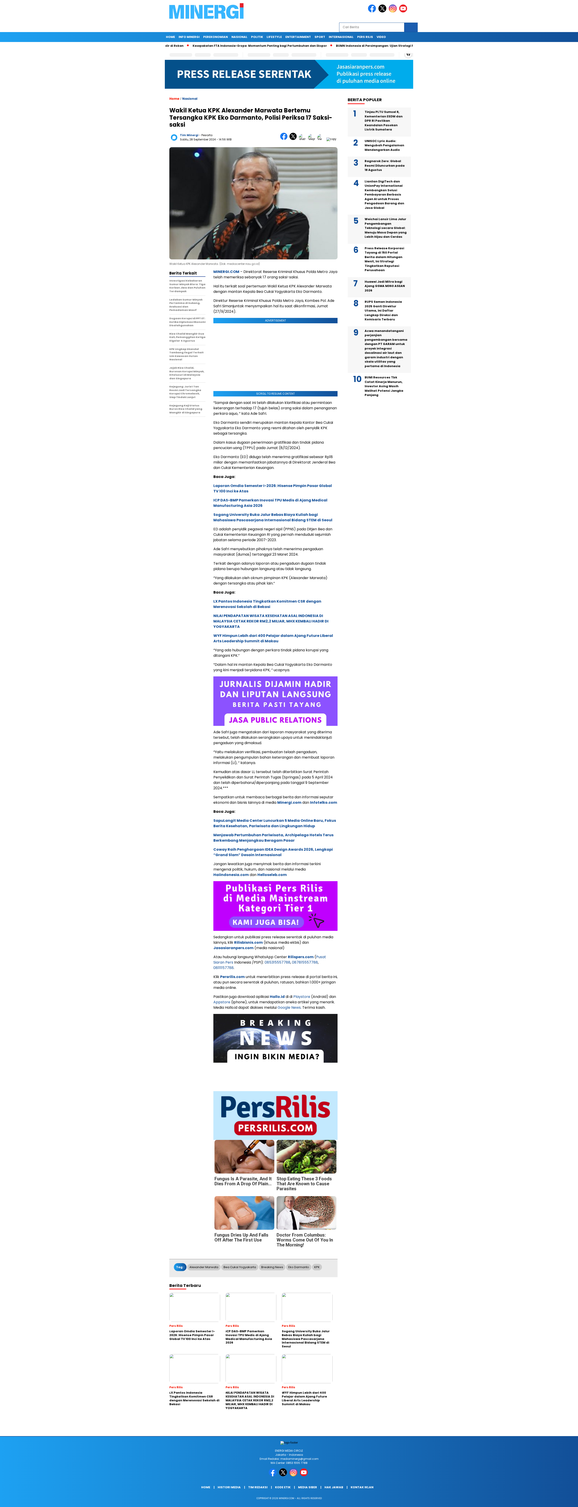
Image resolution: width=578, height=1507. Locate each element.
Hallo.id (277, 996)
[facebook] (373, 11)
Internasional (341, 37)
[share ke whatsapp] (303, 139)
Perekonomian (215, 37)
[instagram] (393, 11)
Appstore (221, 1002)
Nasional (239, 37)
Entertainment (298, 37)
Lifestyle (274, 37)
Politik (257, 37)
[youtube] (404, 11)
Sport (320, 37)
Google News (289, 1007)
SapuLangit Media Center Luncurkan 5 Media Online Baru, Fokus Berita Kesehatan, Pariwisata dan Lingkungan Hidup (274, 823)
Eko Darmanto (298, 1267)
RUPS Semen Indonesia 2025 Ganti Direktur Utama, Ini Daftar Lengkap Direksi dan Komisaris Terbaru (383, 311)
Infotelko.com (323, 802)
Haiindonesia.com (231, 874)
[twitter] (383, 11)
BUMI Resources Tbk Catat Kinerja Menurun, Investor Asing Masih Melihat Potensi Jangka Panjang (384, 386)
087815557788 (305, 962)
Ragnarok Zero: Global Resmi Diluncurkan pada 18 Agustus (385, 165)
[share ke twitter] (294, 139)
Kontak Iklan (362, 1487)
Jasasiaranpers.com (233, 947)
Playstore (301, 996)
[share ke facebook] (284, 139)
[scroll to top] (557, 1500)
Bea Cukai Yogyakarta (240, 1267)
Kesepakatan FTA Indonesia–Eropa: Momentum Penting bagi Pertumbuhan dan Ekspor (246, 46)
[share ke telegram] (312, 139)
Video (381, 37)
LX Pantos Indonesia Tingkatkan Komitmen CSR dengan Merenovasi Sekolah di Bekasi (267, 604)
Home (170, 37)
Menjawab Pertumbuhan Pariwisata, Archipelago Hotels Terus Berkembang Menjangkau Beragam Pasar (273, 837)
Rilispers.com (301, 957)
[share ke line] (321, 139)
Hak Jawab (333, 1487)
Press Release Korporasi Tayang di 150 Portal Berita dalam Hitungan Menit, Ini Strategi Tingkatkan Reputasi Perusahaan (384, 259)
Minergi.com (289, 802)
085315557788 (277, 962)
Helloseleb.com (272, 874)
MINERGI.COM (226, 271)
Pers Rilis (365, 37)
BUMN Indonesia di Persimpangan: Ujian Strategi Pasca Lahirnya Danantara (380, 46)
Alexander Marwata (203, 1267)
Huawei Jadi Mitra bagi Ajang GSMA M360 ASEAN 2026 (385, 286)
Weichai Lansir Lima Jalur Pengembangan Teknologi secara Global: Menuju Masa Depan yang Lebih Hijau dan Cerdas (386, 228)
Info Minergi (189, 37)
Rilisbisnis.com (248, 942)
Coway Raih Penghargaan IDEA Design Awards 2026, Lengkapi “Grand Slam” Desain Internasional (273, 852)
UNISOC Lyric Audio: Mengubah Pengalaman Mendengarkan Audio (384, 145)
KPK (317, 1267)
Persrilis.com (232, 976)
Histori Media (229, 1487)
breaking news (272, 1267)
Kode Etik (283, 1487)
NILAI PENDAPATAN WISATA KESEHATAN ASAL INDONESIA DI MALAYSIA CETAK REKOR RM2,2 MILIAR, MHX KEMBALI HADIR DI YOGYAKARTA (271, 621)
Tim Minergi (189, 135)
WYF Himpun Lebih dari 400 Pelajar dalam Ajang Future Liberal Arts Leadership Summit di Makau (273, 638)
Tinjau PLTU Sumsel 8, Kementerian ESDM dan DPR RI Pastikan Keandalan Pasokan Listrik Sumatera (384, 121)
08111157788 (223, 967)
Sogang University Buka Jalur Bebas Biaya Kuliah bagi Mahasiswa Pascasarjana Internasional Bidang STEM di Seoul (272, 517)
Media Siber (307, 1487)
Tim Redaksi (258, 1487)
